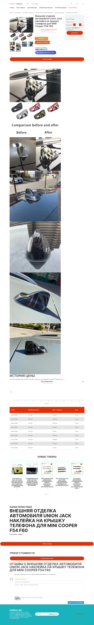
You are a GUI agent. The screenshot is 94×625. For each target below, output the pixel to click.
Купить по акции (42, 42)
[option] (21, 29)
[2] (16, 576)
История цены (70, 21)
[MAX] (36, 49)
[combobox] (27, 3)
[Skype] (45, 49)
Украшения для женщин (46, 7)
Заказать (42, 38)
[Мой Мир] (41, 49)
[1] (15, 576)
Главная (12, 7)
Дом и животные (32, 7)
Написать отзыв (50, 30)
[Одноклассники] (39, 49)
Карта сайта (13, 619)
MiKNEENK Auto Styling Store (51, 29)
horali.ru (16, 610)
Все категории (73, 7)
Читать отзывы (47, 59)
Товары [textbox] (28, 3)
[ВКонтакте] (37, 49)
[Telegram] (46, 49)
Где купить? (74, 33)
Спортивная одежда (61, 7)
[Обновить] (17, 598)
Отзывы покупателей (47, 558)
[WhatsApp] (43, 49)
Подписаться (53, 614)
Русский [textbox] (78, 3)
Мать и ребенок (20, 7)
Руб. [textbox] (83, 3)
